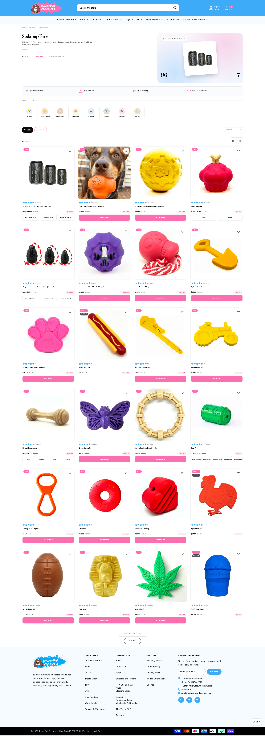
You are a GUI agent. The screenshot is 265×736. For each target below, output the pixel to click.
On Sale (41, 130)
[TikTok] (197, 700)
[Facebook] (181, 700)
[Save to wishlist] (70, 151)
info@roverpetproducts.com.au (196, 693)
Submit (214, 671)
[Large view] (240, 141)
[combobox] (124, 7)
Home (23, 27)
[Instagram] (189, 700)
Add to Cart (104, 217)
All (27, 130)
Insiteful (96, 731)
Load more (132, 641)
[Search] (128, 7)
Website (85, 731)
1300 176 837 (187, 689)
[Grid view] (233, 141)
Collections (31, 27)
